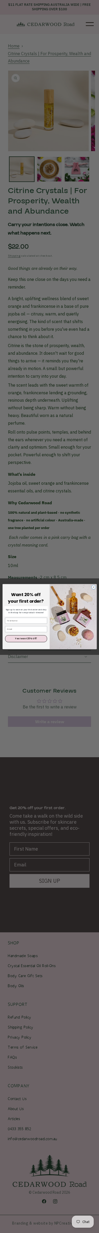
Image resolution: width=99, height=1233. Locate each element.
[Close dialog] (93, 587)
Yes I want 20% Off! (26, 638)
